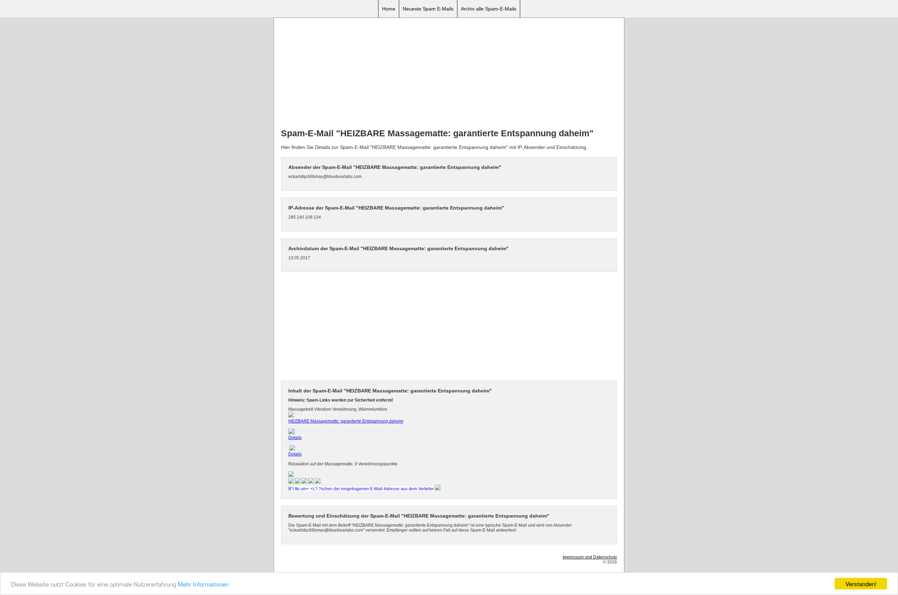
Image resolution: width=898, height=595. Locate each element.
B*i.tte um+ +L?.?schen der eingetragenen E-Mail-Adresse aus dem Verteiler (361, 488)
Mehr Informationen (203, 584)
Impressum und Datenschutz (590, 557)
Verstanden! (861, 583)
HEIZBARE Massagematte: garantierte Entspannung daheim (345, 421)
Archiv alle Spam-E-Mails (488, 9)
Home (388, 9)
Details (295, 437)
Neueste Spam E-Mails (428, 9)
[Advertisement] (449, 74)
